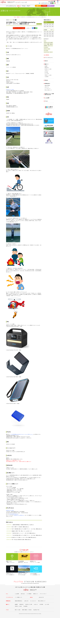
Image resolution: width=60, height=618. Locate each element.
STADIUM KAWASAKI (30, 582)
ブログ (28, 5)
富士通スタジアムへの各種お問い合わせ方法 (49, 94)
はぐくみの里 (47, 73)
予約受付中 (45, 45)
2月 (47, 24)
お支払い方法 (26, 600)
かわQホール (46, 70)
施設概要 (16, 604)
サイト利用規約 (29, 593)
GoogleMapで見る (36, 609)
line (53, 3)
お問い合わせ (23, 593)
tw (52, 3)
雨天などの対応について (41, 600)
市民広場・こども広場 (48, 75)
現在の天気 (57, 2)
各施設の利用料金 (47, 85)
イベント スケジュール (48, 57)
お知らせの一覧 (41, 597)
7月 (50, 26)
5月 (44, 26)
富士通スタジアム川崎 (10, 89)
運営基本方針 (47, 67)
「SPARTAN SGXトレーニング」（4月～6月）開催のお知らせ (23, 533)
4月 (52, 24)
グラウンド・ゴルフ (47, 48)
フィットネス (46, 50)
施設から (51, 44)
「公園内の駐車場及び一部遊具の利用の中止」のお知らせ (23, 524)
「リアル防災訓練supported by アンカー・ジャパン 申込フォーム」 (21, 434)
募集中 (48, 44)
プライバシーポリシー (43, 593)
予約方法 (46, 80)
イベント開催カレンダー (18, 597)
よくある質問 (47, 97)
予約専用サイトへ (51, 5)
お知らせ (19, 5)
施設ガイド (47, 64)
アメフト (45, 44)
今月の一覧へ (39, 23)
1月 (44, 24)
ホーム (7, 593)
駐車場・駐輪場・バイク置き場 (26, 609)
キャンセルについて (48, 88)
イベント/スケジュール (11, 5)
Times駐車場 (46, 76)
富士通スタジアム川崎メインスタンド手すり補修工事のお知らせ (24, 537)
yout (55, 3)
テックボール (46, 47)
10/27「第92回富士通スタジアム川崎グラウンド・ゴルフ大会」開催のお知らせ (27, 528)
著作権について (35, 593)
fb (50, 3)
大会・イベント (50, 45)
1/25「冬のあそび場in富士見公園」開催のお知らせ (21, 539)
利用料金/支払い (47, 83)
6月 (47, 26)
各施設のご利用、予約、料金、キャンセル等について (22, 531)
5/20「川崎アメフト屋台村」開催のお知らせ (20, 526)
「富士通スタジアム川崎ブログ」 (19, 515)
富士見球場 (41, 604)
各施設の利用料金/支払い (18, 600)
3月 (50, 24)
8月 (52, 26)
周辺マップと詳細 (17, 609)
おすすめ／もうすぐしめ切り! (48, 42)
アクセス (24, 5)
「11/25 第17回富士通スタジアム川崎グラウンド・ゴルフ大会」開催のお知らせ (27, 535)
